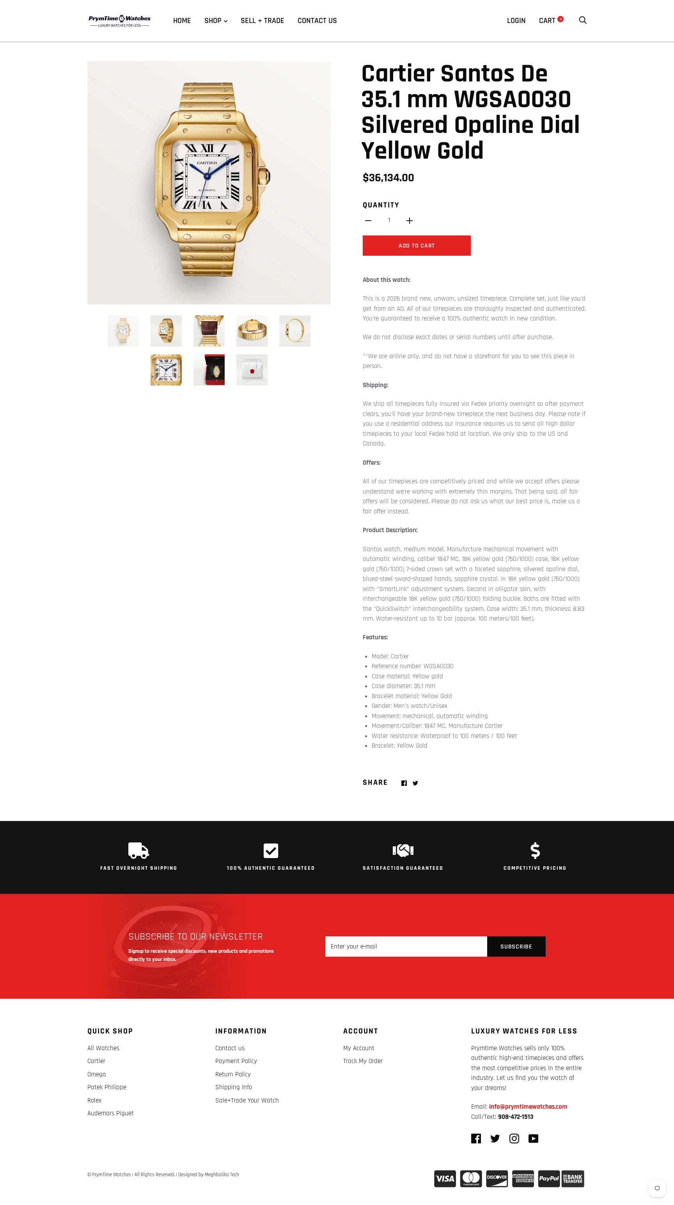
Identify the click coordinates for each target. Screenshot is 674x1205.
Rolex (94, 1100)
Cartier (96, 1061)
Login (516, 21)
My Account (358, 1048)
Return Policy (233, 1074)
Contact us (317, 21)
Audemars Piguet (110, 1113)
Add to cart (417, 246)
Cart (550, 21)
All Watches (103, 1048)
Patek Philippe (106, 1087)
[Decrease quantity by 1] (368, 221)
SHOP (213, 21)
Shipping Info (233, 1087)
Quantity (381, 205)
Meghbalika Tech (222, 1174)
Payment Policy (236, 1061)
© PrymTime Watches (109, 1174)
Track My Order (363, 1061)
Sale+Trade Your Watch (247, 1100)
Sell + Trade (262, 21)
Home (182, 21)
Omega (96, 1074)
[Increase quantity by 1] (409, 221)
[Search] (583, 21)
